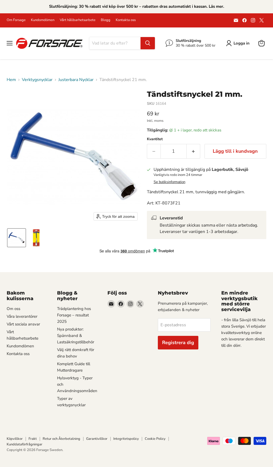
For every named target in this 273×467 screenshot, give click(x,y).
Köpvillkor (15, 438)
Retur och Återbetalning (61, 438)
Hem (11, 79)
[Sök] (147, 43)
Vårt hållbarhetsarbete (77, 20)
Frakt (33, 438)
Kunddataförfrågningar (24, 444)
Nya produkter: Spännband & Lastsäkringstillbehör (75, 336)
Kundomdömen (42, 20)
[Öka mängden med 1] (193, 151)
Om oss (13, 308)
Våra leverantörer (22, 316)
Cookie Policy (155, 438)
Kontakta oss (126, 20)
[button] (239, 43)
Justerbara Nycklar (76, 79)
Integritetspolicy (126, 438)
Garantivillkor (96, 438)
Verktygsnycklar (37, 79)
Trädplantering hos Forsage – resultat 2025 (74, 315)
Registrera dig (178, 342)
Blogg (105, 20)
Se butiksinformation (169, 182)
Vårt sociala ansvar (23, 324)
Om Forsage (16, 20)
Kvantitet (155, 139)
